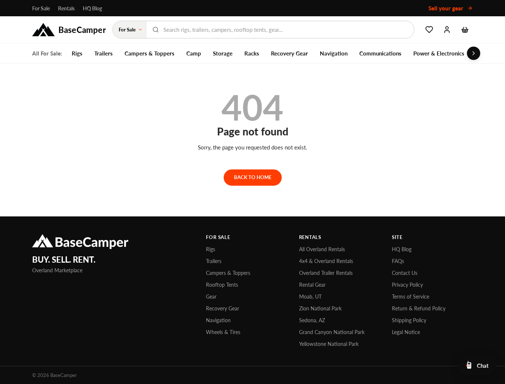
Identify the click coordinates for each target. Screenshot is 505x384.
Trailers (103, 53)
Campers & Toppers (149, 53)
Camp (193, 53)
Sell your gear (446, 8)
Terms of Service (410, 296)
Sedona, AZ (312, 320)
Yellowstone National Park (329, 344)
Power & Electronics (438, 53)
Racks (251, 53)
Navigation (334, 53)
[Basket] (465, 29)
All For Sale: (47, 53)
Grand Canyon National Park (332, 332)
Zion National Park (320, 308)
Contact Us (404, 273)
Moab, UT (310, 296)
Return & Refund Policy (418, 308)
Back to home (252, 177)
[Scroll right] (473, 53)
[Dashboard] (447, 29)
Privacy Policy (407, 285)
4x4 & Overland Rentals (326, 261)
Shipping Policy (409, 320)
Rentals (66, 8)
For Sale (41, 8)
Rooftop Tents (222, 285)
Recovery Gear (289, 53)
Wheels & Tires (223, 332)
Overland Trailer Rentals (326, 273)
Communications (380, 53)
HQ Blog (92, 8)
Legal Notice (406, 332)
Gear (211, 296)
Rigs (77, 53)
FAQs (398, 261)
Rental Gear (312, 285)
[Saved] (429, 29)
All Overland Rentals (322, 249)
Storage (223, 53)
